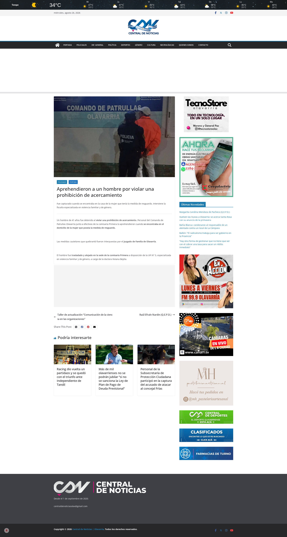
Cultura (151, 45)
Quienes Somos (186, 45)
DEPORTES (125, 45)
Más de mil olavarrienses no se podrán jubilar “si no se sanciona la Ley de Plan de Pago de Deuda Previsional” (113, 378)
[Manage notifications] (6, 530)
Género (138, 45)
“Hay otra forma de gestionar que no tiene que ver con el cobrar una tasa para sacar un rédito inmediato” (204, 244)
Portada (67, 45)
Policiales (82, 45)
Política (112, 45)
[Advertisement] (143, 71)
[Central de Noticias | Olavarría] (57, 45)
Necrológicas (167, 45)
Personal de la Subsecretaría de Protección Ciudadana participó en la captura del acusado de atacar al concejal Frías (156, 378)
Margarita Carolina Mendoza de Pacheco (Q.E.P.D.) (204, 212)
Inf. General (97, 45)
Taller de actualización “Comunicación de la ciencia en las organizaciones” (85, 317)
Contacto (203, 45)
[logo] (100, 481)
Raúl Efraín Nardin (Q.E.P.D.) (155, 314)
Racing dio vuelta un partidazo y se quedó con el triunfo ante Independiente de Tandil (71, 377)
